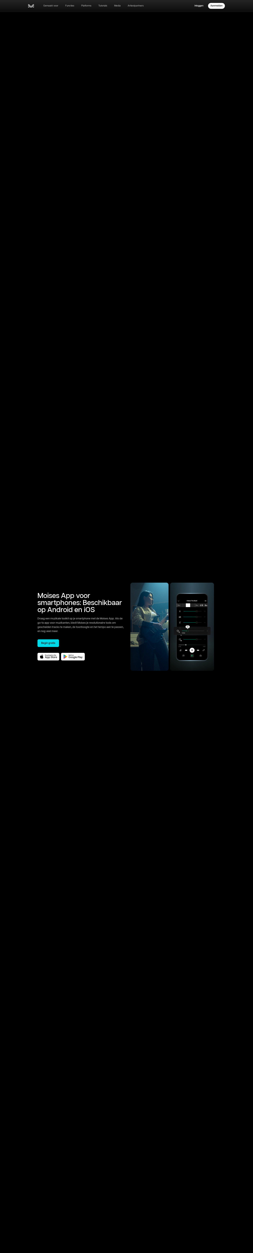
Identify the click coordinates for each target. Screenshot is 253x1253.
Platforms (86, 6)
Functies (69, 6)
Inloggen (199, 6)
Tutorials (102, 6)
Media (117, 6)
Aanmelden (216, 6)
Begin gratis (48, 643)
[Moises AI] (31, 6)
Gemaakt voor (50, 6)
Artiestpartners (136, 6)
